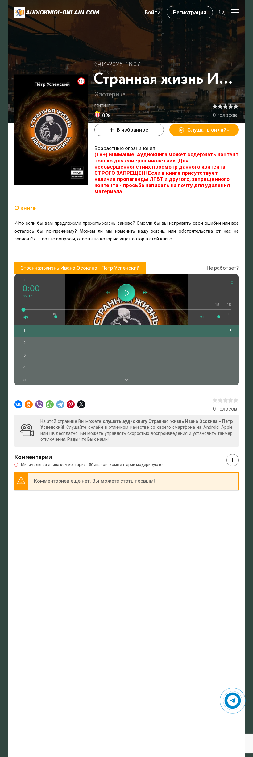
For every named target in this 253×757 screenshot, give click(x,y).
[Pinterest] (71, 404)
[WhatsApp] (50, 404)
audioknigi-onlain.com (62, 12)
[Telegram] (60, 404)
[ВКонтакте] (18, 404)
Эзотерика (110, 94)
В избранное (132, 130)
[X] (81, 404)
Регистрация (189, 12)
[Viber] (39, 404)
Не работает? (223, 268)
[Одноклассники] (29, 404)
